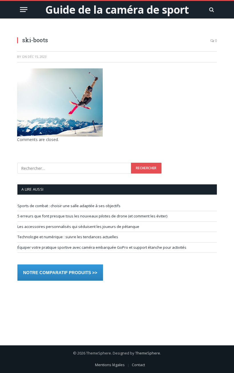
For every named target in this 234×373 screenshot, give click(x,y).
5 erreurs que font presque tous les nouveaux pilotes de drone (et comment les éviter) (92, 216)
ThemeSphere (147, 353)
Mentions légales (110, 364)
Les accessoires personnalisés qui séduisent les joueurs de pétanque (78, 226)
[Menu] (23, 9)
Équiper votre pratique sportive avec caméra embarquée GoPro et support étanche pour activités (101, 247)
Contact (138, 364)
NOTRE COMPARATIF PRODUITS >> (60, 272)
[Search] (211, 9)
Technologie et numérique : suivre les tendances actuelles (67, 236)
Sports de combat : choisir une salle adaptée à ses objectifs (68, 205)
